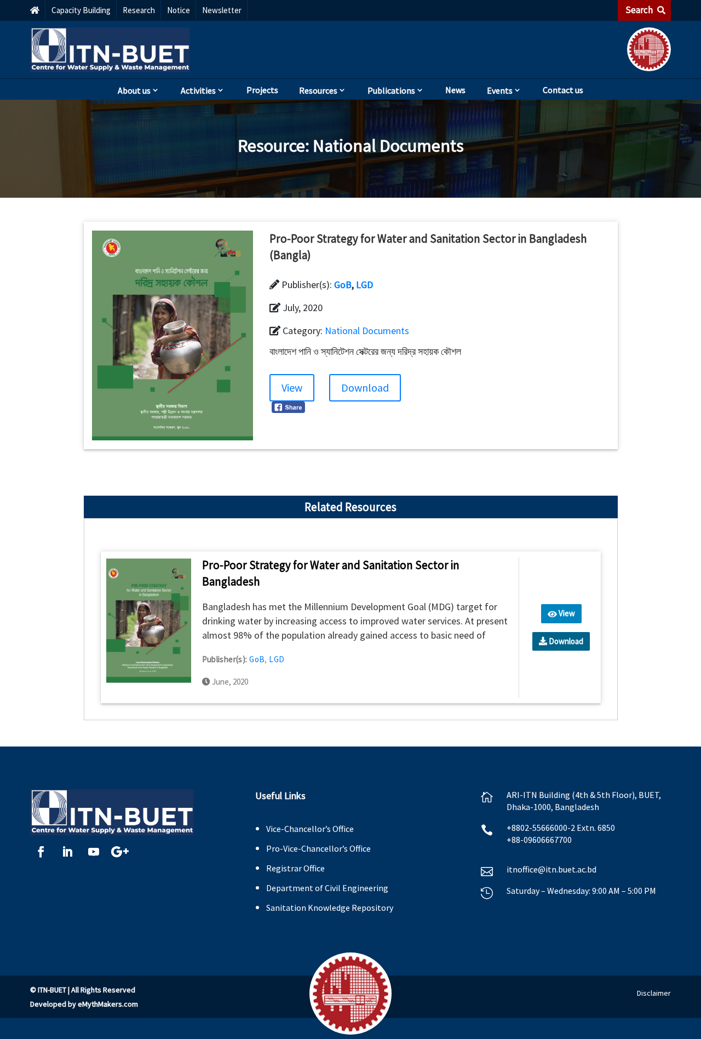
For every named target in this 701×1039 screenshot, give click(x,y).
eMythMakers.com (108, 1004)
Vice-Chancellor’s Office (310, 828)
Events (500, 90)
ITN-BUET (52, 990)
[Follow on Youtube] (94, 852)
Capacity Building (81, 10)
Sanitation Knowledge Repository (329, 907)
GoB (343, 284)
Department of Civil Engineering (327, 887)
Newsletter (222, 10)
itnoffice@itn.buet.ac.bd (551, 869)
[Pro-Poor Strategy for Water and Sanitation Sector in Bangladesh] (148, 620)
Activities (198, 90)
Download (365, 387)
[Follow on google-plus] (120, 852)
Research (139, 10)
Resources (318, 90)
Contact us (563, 89)
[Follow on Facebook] (41, 852)
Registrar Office (295, 868)
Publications (391, 90)
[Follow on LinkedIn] (67, 852)
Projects (262, 89)
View (291, 387)
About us (134, 90)
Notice (178, 10)
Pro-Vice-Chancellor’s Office (318, 848)
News (455, 89)
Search (639, 10)
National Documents (388, 146)
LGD (364, 284)
